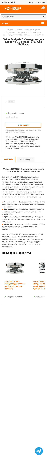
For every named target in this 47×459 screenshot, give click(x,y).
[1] (7, 117)
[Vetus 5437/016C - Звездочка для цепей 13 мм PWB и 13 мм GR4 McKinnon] (23, 93)
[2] (9, 117)
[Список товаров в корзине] (43, 10)
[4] (14, 117)
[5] (17, 117)
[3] (12, 117)
